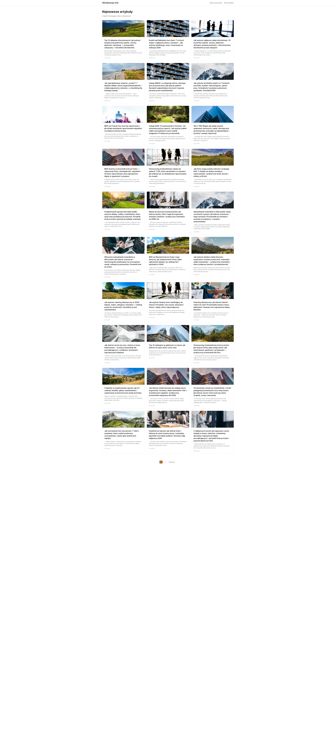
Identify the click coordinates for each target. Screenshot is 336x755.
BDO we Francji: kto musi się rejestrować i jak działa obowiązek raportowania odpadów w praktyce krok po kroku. (123, 128)
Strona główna (229, 3)
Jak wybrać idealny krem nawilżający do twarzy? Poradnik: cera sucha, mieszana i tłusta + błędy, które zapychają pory (166, 304)
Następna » (172, 462)
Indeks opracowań (216, 3)
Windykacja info (110, 2)
